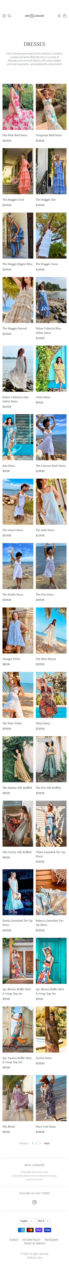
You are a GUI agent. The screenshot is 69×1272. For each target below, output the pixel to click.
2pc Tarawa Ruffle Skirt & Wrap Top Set (17, 1060)
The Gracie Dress (13, 530)
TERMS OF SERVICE (34, 1243)
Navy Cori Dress (46, 1126)
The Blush (9, 1126)
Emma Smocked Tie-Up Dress (18, 922)
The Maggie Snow (47, 264)
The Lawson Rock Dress (51, 465)
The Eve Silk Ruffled (48, 787)
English (24, 1220)
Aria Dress (9, 465)
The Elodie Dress (13, 594)
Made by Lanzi (34, 1257)
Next (46, 1143)
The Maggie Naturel (15, 328)
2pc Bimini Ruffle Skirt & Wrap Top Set (17, 991)
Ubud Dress (43, 723)
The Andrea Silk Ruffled (17, 787)
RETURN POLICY (32, 1239)
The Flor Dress (45, 594)
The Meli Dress (45, 530)
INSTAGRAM (51, 1239)
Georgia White (11, 659)
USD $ (41, 1220)
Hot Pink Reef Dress (15, 135)
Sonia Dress (43, 397)
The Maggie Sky (46, 199)
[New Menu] (4, 16)
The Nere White (12, 723)
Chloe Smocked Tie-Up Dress (50, 854)
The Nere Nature (46, 659)
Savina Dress (44, 1058)
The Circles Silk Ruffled (17, 852)
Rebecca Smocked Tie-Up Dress (50, 922)
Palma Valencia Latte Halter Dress (15, 399)
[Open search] (9, 16)
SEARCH (14, 1239)
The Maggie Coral (13, 199)
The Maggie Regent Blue (18, 264)
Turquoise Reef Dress (49, 135)
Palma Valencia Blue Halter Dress (48, 330)
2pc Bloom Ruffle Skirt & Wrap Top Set (50, 991)
